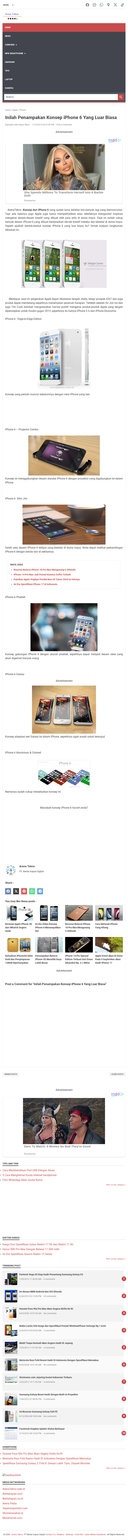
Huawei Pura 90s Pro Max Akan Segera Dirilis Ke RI (46, 1308)
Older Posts (117, 1074)
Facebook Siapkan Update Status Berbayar (42, 1428)
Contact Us (51, 1534)
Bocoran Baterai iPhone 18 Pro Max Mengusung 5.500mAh (45, 569)
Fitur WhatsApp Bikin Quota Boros (22, 1180)
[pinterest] (24, 891)
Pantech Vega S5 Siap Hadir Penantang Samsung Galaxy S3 (51, 1274)
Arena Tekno (17, 1534)
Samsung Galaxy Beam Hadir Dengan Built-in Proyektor (48, 1394)
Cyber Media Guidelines (95, 1534)
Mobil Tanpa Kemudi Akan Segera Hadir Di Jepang (46, 1343)
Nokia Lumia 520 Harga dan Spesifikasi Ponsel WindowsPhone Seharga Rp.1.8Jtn (62, 1326)
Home (8, 27)
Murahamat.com (12, 1518)
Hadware (10, 62)
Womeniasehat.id (12, 1513)
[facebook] (8, 891)
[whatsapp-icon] (101, 5)
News (7, 36)
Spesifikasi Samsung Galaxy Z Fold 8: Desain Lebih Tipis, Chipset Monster (46, 1463)
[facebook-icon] (87, 5)
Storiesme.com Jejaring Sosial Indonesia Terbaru (45, 1377)
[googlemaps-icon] (108, 5)
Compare (9, 45)
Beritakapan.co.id (12, 1498)
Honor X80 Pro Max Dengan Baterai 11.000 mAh (30, 1249)
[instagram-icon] (94, 5)
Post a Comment (64, 125)
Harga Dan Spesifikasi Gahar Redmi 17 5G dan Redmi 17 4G (37, 1244)
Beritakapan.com (12, 1493)
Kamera (9, 88)
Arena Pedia (9, 1503)
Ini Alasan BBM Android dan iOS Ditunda (40, 1291)
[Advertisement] (64, 407)
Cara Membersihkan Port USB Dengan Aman (28, 1170)
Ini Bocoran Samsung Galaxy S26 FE (38, 1411)
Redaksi (60, 1534)
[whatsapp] (32, 891)
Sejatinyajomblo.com (15, 1508)
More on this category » (116, 1185)
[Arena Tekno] (12, 16)
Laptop (9, 79)
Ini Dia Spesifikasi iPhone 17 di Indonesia (35, 584)
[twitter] (16, 891)
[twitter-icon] (115, 5)
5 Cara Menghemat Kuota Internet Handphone (29, 1175)
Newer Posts (10, 1074)
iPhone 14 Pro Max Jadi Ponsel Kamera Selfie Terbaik (42, 574)
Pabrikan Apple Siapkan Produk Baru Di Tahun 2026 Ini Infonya (47, 579)
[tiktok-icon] (122, 5)
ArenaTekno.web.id (13, 1489)
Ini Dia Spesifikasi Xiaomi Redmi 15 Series (27, 1254)
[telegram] (40, 891)
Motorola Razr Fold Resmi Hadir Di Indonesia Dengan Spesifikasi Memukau (59, 1360)
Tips (7, 71)
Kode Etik (79, 1534)
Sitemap (69, 1534)
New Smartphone (14, 53)
